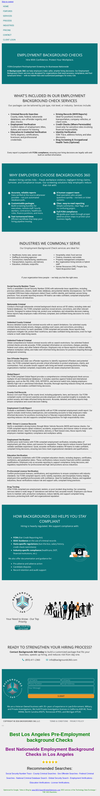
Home (6, 6)
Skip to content (7, 2)
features (7, 11)
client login (9, 40)
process (7, 21)
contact (7, 35)
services (7, 16)
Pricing (7, 30)
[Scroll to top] (3, 725)
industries (8, 25)
